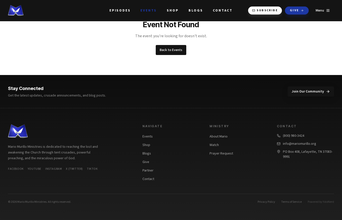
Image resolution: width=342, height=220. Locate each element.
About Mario (219, 136)
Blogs (196, 10)
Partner (147, 170)
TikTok (92, 169)
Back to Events (171, 50)
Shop (173, 10)
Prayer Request (221, 153)
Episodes (119, 10)
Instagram (53, 169)
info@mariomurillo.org (299, 143)
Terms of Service (291, 202)
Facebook (16, 169)
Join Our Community (308, 91)
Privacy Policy (266, 202)
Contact (223, 10)
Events (148, 10)
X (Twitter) (74, 169)
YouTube (34, 169)
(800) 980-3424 (293, 135)
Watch (214, 145)
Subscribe (267, 10)
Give (294, 10)
